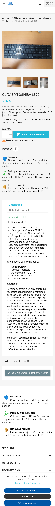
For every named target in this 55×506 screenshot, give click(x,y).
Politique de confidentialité (27, 483)
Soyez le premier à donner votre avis (29, 372)
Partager (16, 149)
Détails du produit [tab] (19, 210)
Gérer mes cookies (27, 503)
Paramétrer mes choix (27, 490)
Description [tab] (15, 204)
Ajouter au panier (31, 134)
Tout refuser (27, 496)
